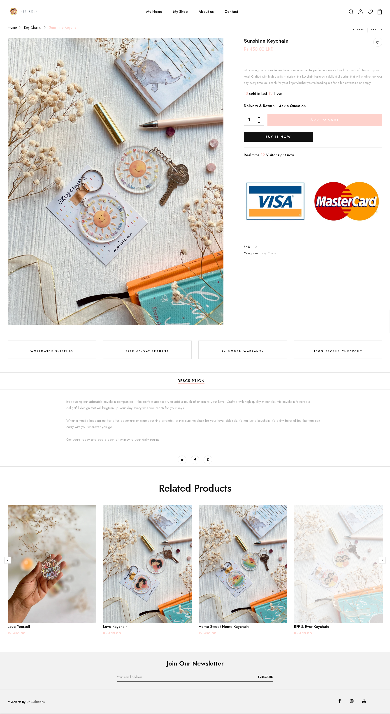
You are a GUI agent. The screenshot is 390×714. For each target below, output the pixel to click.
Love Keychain (115, 626)
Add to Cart (325, 119)
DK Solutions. (36, 702)
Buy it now (278, 136)
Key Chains (33, 27)
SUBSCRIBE (265, 677)
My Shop (180, 11)
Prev (360, 29)
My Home (154, 11)
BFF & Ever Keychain (311, 626)
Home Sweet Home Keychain (224, 626)
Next (374, 29)
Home (12, 27)
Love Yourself (19, 626)
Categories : (252, 253)
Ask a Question (292, 105)
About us (206, 11)
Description (191, 380)
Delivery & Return (259, 105)
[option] (52, 574)
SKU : (248, 246)
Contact (231, 11)
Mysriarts (14, 701)
